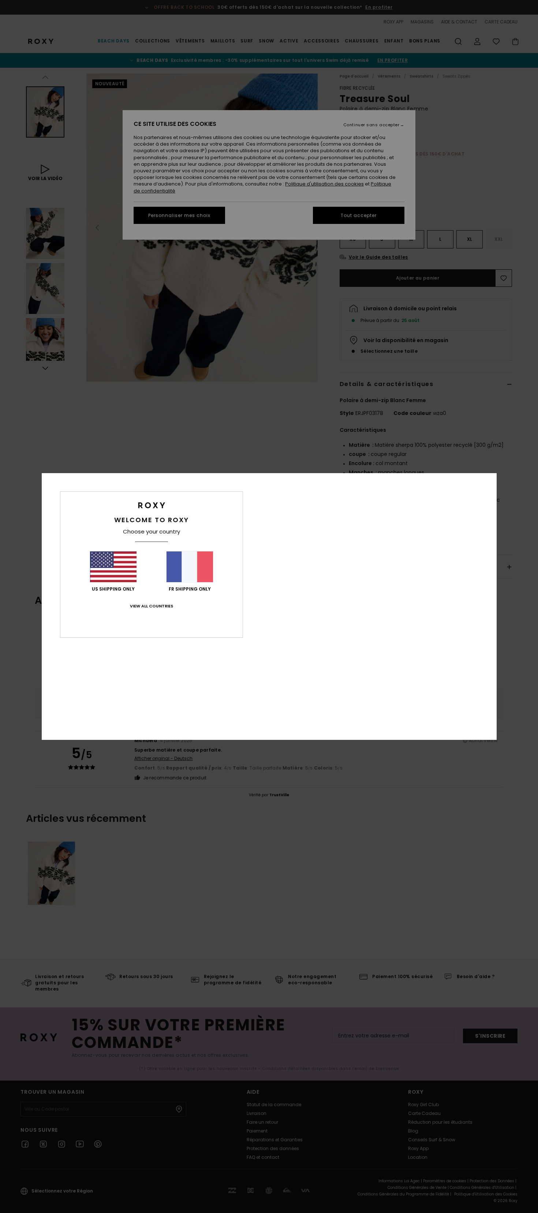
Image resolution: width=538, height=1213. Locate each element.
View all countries (151, 606)
